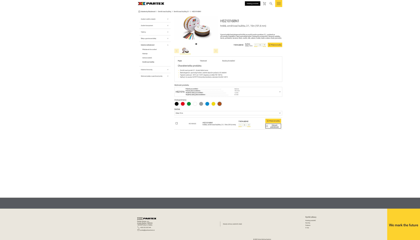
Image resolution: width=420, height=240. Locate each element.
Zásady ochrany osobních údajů (232, 224)
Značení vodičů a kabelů (148, 19)
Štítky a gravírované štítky (148, 38)
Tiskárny (143, 32)
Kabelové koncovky (146, 69)
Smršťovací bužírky (148, 62)
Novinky (307, 223)
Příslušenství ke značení (149, 49)
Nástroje (145, 53)
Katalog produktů (310, 220)
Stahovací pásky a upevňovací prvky (151, 76)
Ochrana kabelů (147, 58)
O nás (307, 227)
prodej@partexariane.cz (147, 230)
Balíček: (247, 44)
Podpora (307, 225)
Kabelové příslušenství (147, 45)
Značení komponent (147, 25)
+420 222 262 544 (145, 227)
